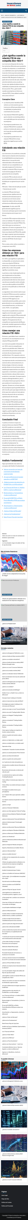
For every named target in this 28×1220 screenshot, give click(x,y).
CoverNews (10, 1217)
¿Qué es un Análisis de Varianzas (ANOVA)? (13, 873)
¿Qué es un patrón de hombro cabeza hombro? (12, 736)
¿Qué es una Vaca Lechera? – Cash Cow (12, 1044)
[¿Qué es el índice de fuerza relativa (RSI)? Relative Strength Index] (14, 1143)
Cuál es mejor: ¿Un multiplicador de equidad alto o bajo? (13, 877)
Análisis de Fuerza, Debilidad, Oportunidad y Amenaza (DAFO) (14, 1027)
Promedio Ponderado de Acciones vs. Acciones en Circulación (12, 953)
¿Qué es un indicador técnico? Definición (12, 673)
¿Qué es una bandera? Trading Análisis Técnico (12, 726)
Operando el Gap (6, 746)
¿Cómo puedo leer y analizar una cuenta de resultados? (13, 898)
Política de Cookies (7, 1202)
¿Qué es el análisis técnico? (9, 854)
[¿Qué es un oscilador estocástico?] (14, 1119)
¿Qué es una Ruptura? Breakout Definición (13, 830)
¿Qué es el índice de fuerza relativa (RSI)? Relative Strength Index (13, 663)
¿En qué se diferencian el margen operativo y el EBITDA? (14, 986)
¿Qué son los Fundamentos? (12, 514)
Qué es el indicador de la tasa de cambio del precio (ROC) (13, 677)
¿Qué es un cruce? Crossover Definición (12, 667)
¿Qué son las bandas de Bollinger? (11, 689)
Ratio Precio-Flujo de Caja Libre (13, 517)
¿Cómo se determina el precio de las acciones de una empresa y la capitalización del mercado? (14, 931)
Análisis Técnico (6, 638)
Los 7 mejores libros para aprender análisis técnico (13, 795)
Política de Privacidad (7, 1206)
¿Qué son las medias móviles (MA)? (11, 670)
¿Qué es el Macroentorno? (9, 910)
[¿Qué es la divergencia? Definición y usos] (14, 1070)
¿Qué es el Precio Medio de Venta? (11, 962)
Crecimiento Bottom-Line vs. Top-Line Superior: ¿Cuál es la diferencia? (12, 1048)
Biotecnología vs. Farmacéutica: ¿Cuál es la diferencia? (13, 1001)
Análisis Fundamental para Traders (11, 870)
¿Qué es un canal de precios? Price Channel (13, 752)
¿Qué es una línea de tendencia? (10, 755)
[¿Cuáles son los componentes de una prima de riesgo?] (14, 563)
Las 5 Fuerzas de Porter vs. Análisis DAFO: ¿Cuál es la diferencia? (13, 996)
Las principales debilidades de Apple (11, 907)
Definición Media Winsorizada (10, 946)
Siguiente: (13, 543)
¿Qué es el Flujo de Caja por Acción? (11, 889)
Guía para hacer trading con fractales (12, 698)
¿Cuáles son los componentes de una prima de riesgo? (13, 858)
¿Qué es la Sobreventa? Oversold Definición (13, 819)
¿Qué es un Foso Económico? (9, 1041)
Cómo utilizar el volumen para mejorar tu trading (13, 780)
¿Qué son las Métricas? (8, 1037)
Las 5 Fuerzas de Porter (8, 1031)
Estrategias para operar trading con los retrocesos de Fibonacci (12, 705)
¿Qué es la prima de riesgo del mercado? (12, 923)
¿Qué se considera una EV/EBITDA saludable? (11, 885)
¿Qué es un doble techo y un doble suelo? (13, 743)
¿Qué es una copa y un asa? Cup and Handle (13, 709)
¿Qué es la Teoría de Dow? (9, 851)
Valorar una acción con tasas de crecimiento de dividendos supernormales (13, 471)
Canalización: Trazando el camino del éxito (13, 749)
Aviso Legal (5, 1195)
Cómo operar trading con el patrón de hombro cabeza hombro (12, 731)
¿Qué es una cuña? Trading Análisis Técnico (13, 712)
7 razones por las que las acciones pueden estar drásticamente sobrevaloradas (13, 937)
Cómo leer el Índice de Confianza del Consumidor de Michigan (11, 903)
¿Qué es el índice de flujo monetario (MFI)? (12, 641)
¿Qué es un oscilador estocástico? (11, 659)
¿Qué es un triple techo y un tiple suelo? (12, 740)
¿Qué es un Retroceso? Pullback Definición (13, 833)
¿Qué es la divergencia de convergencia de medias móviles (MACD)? (13, 682)
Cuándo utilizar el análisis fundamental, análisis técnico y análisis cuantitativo (12, 914)
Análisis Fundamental (7, 21)
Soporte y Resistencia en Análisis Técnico (13, 847)
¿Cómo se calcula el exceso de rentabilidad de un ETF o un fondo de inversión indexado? (14, 958)
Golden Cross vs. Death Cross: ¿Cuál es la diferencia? (13, 693)
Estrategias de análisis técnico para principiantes (11, 790)
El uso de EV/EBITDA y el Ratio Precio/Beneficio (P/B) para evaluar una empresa (14, 500)
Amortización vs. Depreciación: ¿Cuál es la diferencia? (13, 1013)
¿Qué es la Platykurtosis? (8, 867)
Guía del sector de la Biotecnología (11, 881)
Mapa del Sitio (5, 1199)
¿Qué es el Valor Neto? (8, 1034)
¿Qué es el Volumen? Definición (10, 808)
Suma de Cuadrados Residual (10, 949)
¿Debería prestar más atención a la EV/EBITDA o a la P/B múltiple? (11, 991)
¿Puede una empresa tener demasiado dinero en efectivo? (14, 966)
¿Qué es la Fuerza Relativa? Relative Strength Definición (14, 815)
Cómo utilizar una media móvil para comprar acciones (14, 785)
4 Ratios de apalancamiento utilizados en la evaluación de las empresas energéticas (14, 599)
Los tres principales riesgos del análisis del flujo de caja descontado (13, 971)
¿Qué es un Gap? (6, 804)
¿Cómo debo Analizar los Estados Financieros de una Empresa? (11, 942)
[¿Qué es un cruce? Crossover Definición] (14, 1169)
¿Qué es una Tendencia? (8, 836)
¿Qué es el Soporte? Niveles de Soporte (12, 844)
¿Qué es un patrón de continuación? (11, 759)
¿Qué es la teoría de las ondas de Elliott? (12, 701)
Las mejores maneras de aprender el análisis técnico (13, 800)
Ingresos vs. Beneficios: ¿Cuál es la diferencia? (11, 1053)
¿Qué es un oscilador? (8, 686)
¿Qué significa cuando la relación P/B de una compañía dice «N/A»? (13, 976)
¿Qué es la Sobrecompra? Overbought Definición (12, 823)
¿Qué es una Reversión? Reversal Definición (13, 827)
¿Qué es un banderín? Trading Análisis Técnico (12, 721)
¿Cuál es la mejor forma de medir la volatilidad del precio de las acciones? (12, 919)
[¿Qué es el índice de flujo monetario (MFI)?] (14, 1094)
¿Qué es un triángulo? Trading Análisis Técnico (12, 716)
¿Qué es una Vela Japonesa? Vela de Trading (13, 811)
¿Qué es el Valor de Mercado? (12, 511)
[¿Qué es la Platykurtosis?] (14, 613)
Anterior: (13, 536)
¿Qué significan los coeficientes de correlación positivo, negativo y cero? (12, 893)
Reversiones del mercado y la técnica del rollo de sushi (12, 771)
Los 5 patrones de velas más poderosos (12, 762)
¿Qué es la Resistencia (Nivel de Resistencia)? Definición (14, 840)
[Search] (26, 10)
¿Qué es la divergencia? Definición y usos (13, 653)
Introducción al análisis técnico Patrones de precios (13, 766)
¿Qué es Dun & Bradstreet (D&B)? (11, 926)
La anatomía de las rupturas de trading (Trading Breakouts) (12, 776)
